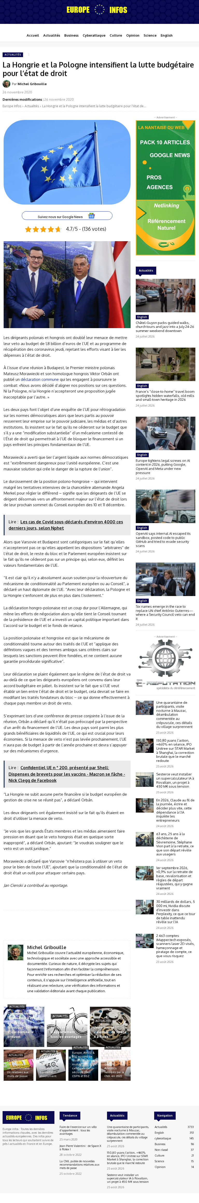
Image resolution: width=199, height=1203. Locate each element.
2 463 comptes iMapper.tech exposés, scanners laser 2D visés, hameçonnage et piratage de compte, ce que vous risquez (175, 946)
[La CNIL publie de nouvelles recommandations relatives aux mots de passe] (18, 1065)
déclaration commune (40, 379)
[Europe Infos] (99, 9)
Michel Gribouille (32, 84)
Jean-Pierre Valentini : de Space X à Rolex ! (80, 1147)
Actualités (13, 54)
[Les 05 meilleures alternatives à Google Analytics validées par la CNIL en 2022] (116, 1065)
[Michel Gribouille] (7, 84)
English (142, 317)
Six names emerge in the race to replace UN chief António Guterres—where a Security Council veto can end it (165, 612)
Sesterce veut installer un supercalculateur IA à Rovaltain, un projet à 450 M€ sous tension (175, 780)
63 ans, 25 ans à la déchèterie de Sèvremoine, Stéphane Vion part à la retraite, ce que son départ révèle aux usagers (175, 844)
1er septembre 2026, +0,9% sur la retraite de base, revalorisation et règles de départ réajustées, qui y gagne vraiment (174, 878)
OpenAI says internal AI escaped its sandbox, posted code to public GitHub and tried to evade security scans (163, 539)
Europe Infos (12, 106)
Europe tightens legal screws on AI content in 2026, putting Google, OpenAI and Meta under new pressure (163, 466)
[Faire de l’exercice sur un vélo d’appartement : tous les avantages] (67, 1027)
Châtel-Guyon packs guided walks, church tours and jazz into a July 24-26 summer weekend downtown (165, 327)
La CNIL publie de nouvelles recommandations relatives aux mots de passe (80, 1164)
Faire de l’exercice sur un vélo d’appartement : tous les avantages (78, 1130)
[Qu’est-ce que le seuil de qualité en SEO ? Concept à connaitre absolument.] (51, 1065)
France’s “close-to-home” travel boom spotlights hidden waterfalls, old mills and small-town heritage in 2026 (165, 395)
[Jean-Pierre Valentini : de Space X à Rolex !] (110, 1027)
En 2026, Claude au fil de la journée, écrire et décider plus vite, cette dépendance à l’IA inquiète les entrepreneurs (175, 810)
